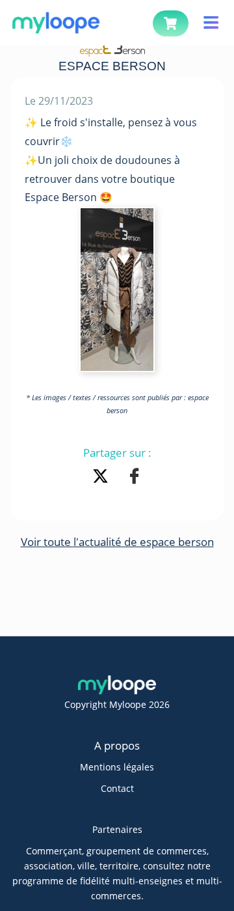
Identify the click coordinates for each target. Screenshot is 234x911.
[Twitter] (103, 477)
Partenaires (117, 829)
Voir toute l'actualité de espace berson (117, 541)
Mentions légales (117, 767)
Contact (117, 788)
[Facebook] (134, 477)
